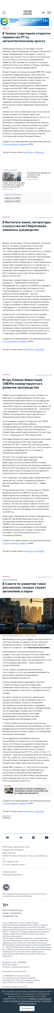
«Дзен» (30, 152)
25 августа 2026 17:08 (43, 375)
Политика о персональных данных (16, 967)
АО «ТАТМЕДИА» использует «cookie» (16, 976)
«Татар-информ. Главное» (15, 144)
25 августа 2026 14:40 (43, 577)
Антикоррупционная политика (14, 971)
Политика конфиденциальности (15, 987)
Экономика (6, 375)
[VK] (7, 837)
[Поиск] (4, 12)
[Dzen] (33, 837)
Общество (6, 28)
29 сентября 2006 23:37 (43, 29)
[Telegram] (20, 837)
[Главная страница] (28, 12)
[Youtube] (46, 837)
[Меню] (49, 13)
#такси (7, 817)
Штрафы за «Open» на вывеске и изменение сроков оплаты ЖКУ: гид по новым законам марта (31, 791)
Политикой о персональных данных (25, 1001)
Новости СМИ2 (12, 198)
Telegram (39, 152)
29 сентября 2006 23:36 (43, 218)
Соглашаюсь (27, 1008)
